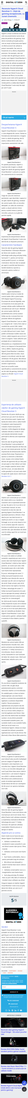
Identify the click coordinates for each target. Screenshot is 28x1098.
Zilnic (16, 976)
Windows (10, 973)
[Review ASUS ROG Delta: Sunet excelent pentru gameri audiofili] (14, 1046)
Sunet (4, 973)
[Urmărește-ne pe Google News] (12, 1010)
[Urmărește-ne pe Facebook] (18, 1010)
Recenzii (20, 971)
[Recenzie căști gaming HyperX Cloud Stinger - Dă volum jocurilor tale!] (14, 1027)
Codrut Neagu (8, 20)
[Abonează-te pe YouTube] (21, 1010)
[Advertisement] (14, 102)
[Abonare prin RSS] (9, 1010)
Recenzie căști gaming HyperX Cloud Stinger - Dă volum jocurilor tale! (14, 1032)
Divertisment (12, 971)
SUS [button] (24, 1089)
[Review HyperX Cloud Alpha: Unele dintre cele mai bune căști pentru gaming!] (14, 1083)
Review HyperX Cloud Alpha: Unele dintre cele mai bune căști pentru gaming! (13, 1088)
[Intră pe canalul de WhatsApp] (6, 1010)
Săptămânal (5, 978)
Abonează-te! (14, 992)
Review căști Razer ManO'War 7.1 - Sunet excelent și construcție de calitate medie (13, 1068)
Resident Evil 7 (6, 476)
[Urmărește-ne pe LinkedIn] (15, 1010)
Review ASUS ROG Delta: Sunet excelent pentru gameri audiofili (13, 1050)
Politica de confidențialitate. (9, 983)
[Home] (14, 2)
